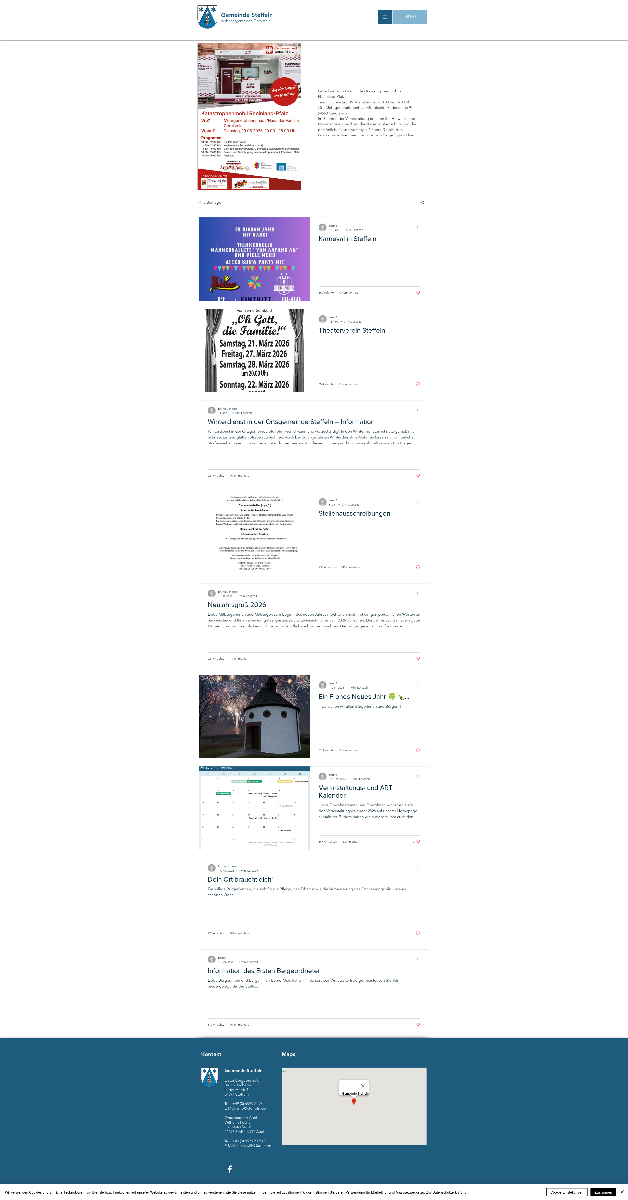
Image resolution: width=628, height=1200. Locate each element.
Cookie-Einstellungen (566, 1192)
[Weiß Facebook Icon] (229, 1169)
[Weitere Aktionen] (419, 227)
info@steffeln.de (251, 1108)
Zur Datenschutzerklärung (446, 1192)
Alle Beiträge (210, 202)
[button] (385, 17)
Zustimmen (603, 1192)
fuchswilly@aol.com (254, 1145)
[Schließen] (622, 1192)
